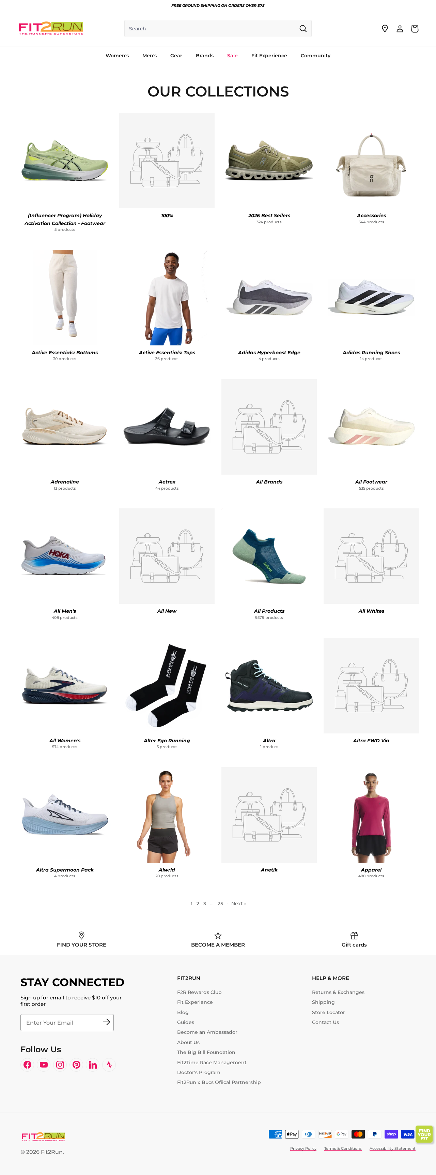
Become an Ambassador (207, 1032)
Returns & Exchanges (338, 992)
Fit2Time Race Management (212, 1062)
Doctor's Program (198, 1072)
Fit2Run (52, 1152)
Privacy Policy (303, 1148)
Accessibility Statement (393, 1148)
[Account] (400, 29)
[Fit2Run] (51, 28)
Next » (239, 904)
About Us (188, 1042)
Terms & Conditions (343, 1148)
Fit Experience (195, 1002)
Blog (183, 1012)
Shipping (323, 1002)
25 (220, 904)
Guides (185, 1022)
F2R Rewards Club (199, 992)
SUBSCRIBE (106, 1022)
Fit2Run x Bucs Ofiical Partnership (219, 1082)
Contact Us (325, 1022)
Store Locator (328, 1012)
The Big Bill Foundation (206, 1052)
